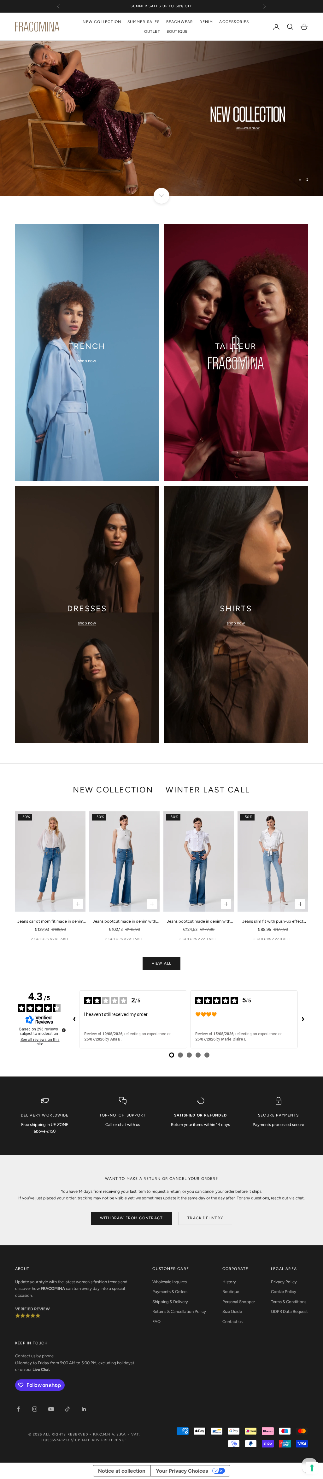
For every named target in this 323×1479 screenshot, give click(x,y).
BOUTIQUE (177, 31)
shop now (87, 360)
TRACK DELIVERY (205, 1218)
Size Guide (232, 1311)
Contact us (232, 1321)
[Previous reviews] (74, 1019)
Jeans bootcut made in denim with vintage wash (198, 922)
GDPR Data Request (289, 1311)
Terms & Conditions (288, 1301)
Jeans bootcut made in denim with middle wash (124, 922)
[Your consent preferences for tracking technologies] (312, 1468)
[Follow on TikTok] (67, 1409)
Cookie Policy (283, 1291)
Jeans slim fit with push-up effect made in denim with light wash (272, 922)
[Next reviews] (302, 1019)
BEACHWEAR (179, 22)
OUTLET (152, 31)
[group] (161, 118)
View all (162, 963)
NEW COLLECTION (102, 22)
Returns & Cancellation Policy (179, 1311)
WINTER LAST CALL (208, 789)
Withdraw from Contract (131, 1218)
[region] (161, 118)
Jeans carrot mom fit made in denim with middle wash (50, 922)
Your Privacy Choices (182, 1471)
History (229, 1281)
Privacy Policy (284, 1281)
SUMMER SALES (143, 22)
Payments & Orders (169, 1291)
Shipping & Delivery (170, 1301)
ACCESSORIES (234, 22)
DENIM (206, 22)
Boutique (230, 1291)
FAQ (156, 1321)
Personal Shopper (238, 1301)
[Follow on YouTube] (51, 1409)
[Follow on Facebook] (18, 1409)
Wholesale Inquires (169, 1281)
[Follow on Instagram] (35, 1409)
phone (48, 1356)
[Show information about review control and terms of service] (63, 1030)
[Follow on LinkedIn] (84, 1409)
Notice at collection (121, 1471)
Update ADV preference (101, 1440)
